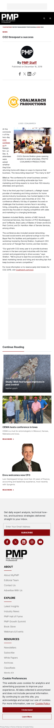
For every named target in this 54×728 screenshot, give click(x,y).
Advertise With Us (13, 590)
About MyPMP (11, 575)
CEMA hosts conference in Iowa (20, 427)
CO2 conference (6, 143)
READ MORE (7, 439)
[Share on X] (24, 74)
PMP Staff (29, 62)
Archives (8, 662)
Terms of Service (16, 727)
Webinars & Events (13, 631)
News (5, 32)
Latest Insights (11, 606)
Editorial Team (11, 580)
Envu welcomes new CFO (16, 475)
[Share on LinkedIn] (29, 74)
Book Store (10, 626)
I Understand (27, 710)
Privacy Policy (4, 727)
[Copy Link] (34, 74)
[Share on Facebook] (20, 74)
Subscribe (27, 532)
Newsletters (10, 647)
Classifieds (9, 667)
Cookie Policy (42, 703)
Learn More (27, 717)
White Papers (11, 657)
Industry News (11, 611)
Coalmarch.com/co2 (24, 270)
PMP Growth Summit (15, 621)
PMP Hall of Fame (13, 616)
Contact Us (10, 585)
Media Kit (9, 673)
